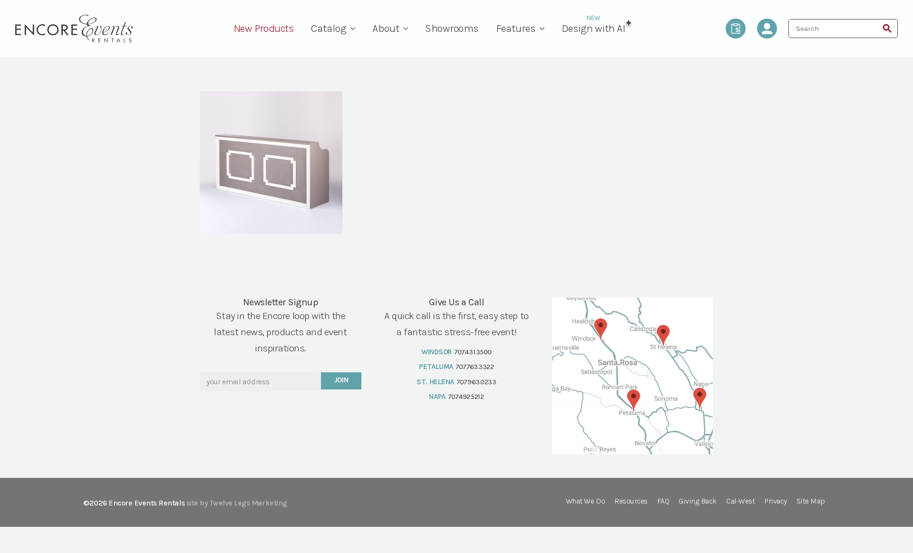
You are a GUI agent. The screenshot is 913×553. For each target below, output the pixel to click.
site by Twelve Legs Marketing (236, 502)
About (385, 28)
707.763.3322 (475, 366)
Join (341, 380)
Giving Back (698, 501)
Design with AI (593, 28)
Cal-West (740, 501)
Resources (631, 501)
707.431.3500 (472, 352)
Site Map (810, 501)
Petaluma (436, 366)
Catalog (329, 28)
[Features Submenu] (544, 28)
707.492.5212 (466, 396)
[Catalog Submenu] (355, 28)
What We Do (585, 501)
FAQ (663, 501)
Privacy (775, 501)
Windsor (436, 352)
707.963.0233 (476, 382)
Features (516, 28)
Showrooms (452, 28)
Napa (437, 396)
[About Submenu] (408, 28)
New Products (263, 28)
